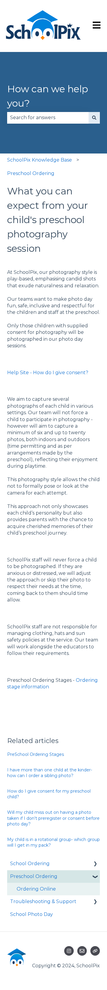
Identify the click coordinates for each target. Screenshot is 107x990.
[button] (95, 864)
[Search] (94, 117)
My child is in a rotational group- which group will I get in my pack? (53, 842)
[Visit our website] (95, 951)
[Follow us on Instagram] (69, 951)
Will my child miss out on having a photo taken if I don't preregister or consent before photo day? (53, 818)
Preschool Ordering (30, 173)
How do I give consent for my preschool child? (49, 794)
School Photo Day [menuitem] (31, 914)
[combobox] (48, 117)
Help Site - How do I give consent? (47, 372)
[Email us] (82, 951)
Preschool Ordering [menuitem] (33, 876)
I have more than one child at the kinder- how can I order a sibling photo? (49, 773)
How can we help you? (47, 96)
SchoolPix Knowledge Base (39, 160)
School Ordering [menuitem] (30, 863)
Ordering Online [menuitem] (36, 889)
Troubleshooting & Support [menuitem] (43, 901)
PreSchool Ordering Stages (35, 754)
